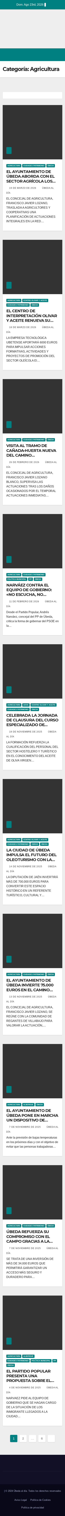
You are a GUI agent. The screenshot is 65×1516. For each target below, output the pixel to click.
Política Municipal (16, 579)
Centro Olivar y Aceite (35, 300)
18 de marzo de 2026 (23, 327)
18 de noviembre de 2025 (26, 731)
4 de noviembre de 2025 (25, 1387)
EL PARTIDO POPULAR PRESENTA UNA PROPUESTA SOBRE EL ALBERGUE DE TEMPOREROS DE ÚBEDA (31, 1381)
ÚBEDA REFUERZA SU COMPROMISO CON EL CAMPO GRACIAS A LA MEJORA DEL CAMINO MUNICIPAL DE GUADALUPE (28, 1243)
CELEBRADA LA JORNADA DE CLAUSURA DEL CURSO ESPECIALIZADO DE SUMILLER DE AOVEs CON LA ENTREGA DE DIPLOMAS (32, 727)
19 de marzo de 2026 (23, 188)
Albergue (28, 1105)
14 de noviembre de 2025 (26, 866)
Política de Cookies (40, 1500)
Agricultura (13, 166)
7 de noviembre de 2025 (25, 1127)
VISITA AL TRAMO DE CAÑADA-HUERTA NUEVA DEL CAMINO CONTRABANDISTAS (31, 452)
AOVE (26, 705)
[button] (44, 54)
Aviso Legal (20, 1500)
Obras (35, 844)
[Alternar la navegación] (58, 54)
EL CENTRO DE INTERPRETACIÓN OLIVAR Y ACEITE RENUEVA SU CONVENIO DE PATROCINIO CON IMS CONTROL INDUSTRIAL (31, 322)
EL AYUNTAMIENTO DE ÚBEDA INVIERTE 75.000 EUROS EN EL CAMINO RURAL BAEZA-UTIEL (29, 987)
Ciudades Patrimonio (33, 166)
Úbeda (50, 166)
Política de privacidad (32, 1507)
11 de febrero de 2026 (24, 601)
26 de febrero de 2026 (24, 462)
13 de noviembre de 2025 (26, 996)
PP (30, 579)
